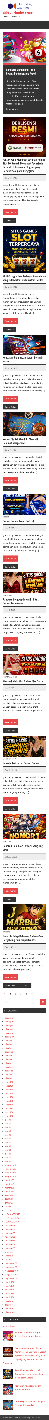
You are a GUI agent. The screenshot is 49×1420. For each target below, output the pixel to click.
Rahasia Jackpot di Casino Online (21, 763)
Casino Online (10, 407)
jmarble (8, 1259)
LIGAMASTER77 (12, 1214)
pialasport (9, 1017)
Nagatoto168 (11, 1270)
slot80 (8, 1119)
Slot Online (9, 220)
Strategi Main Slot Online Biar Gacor (23, 681)
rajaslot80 (9, 1282)
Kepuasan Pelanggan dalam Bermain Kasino (23, 359)
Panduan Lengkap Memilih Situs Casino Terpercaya (21, 601)
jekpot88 (9, 1082)
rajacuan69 (10, 1225)
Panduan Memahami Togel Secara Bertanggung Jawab (21, 72)
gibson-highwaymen (19, 12)
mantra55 (9, 1180)
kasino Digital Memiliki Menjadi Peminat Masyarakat (20, 441)
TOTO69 (9, 1195)
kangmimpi (10, 1165)
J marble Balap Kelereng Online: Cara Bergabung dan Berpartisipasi (23, 938)
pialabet (9, 1040)
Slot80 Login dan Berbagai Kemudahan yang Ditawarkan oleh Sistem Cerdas (24, 278)
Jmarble (9, 1251)
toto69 (8, 1206)
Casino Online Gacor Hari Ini (18, 521)
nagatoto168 (11, 1263)
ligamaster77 (9, 1325)
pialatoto (9, 1300)
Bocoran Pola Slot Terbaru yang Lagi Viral (23, 848)
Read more (11, 109)
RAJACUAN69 (12, 1221)
